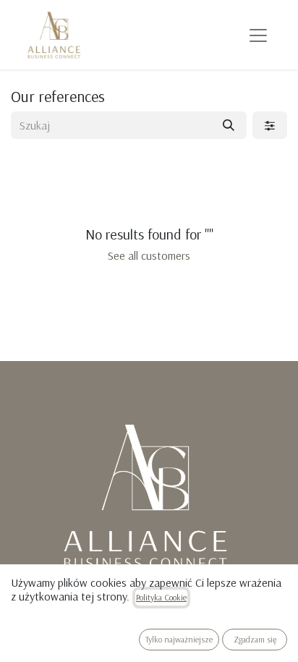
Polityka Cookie (161, 597)
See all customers (149, 255)
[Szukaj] (228, 125)
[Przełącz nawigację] (258, 35)
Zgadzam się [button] (255, 639)
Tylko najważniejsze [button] (179, 639)
